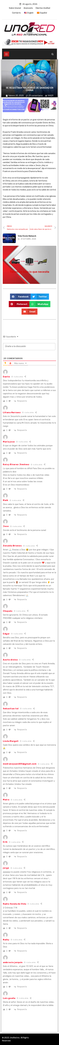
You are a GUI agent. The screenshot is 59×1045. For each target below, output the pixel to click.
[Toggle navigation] (6, 54)
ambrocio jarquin (13, 962)
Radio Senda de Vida (14, 904)
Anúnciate (28, 8)
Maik (5, 500)
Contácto (16, 13)
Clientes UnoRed (43, 8)
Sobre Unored (15, 8)
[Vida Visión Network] (9, 238)
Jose (6, 526)
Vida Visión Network (27, 236)
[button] (6, 105)
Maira (6, 799)
